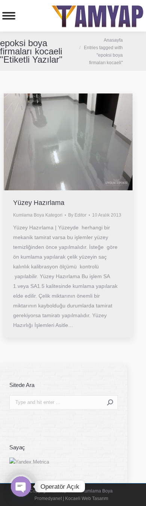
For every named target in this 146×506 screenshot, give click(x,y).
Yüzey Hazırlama (38, 202)
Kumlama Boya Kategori (38, 215)
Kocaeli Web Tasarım (86, 498)
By (77, 215)
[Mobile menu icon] (9, 16)
